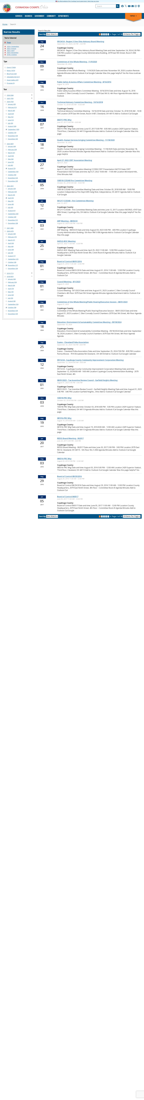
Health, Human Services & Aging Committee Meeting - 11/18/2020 (86, 140)
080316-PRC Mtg (64, 458)
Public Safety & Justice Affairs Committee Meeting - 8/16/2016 (84, 82)
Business (28, 16)
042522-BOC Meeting (66, 241)
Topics (132, 16)
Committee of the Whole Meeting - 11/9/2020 (77, 61)
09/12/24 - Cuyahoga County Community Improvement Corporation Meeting (90, 360)
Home (4, 24)
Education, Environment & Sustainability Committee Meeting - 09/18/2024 (89, 322)
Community (51, 16)
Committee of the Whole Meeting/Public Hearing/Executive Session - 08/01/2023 (92, 302)
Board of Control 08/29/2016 (69, 476)
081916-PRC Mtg (64, 418)
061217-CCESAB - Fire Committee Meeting (75, 201)
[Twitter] (126, 6)
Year (9, 42)
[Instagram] (136, 6)
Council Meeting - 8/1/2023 (68, 281)
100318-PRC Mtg (64, 398)
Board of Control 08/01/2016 (69, 261)
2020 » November (12, 53)
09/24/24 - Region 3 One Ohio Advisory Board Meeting (80, 41)
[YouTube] (129, 6)
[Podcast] (139, 6)
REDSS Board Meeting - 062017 (70, 438)
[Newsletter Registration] (132, 6)
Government (39, 16)
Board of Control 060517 (67, 496)
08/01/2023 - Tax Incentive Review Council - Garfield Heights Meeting (87, 380)
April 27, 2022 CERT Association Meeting (74, 160)
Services (18, 16)
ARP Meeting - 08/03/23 (67, 221)
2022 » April (10, 51)
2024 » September (13, 46)
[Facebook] (122, 6)
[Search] (117, 6)
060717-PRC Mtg (64, 120)
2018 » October (12, 55)
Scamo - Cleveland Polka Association (73, 342)
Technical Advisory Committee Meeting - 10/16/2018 (80, 102)
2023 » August (11, 48)
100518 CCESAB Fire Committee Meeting (74, 180)
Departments (63, 16)
